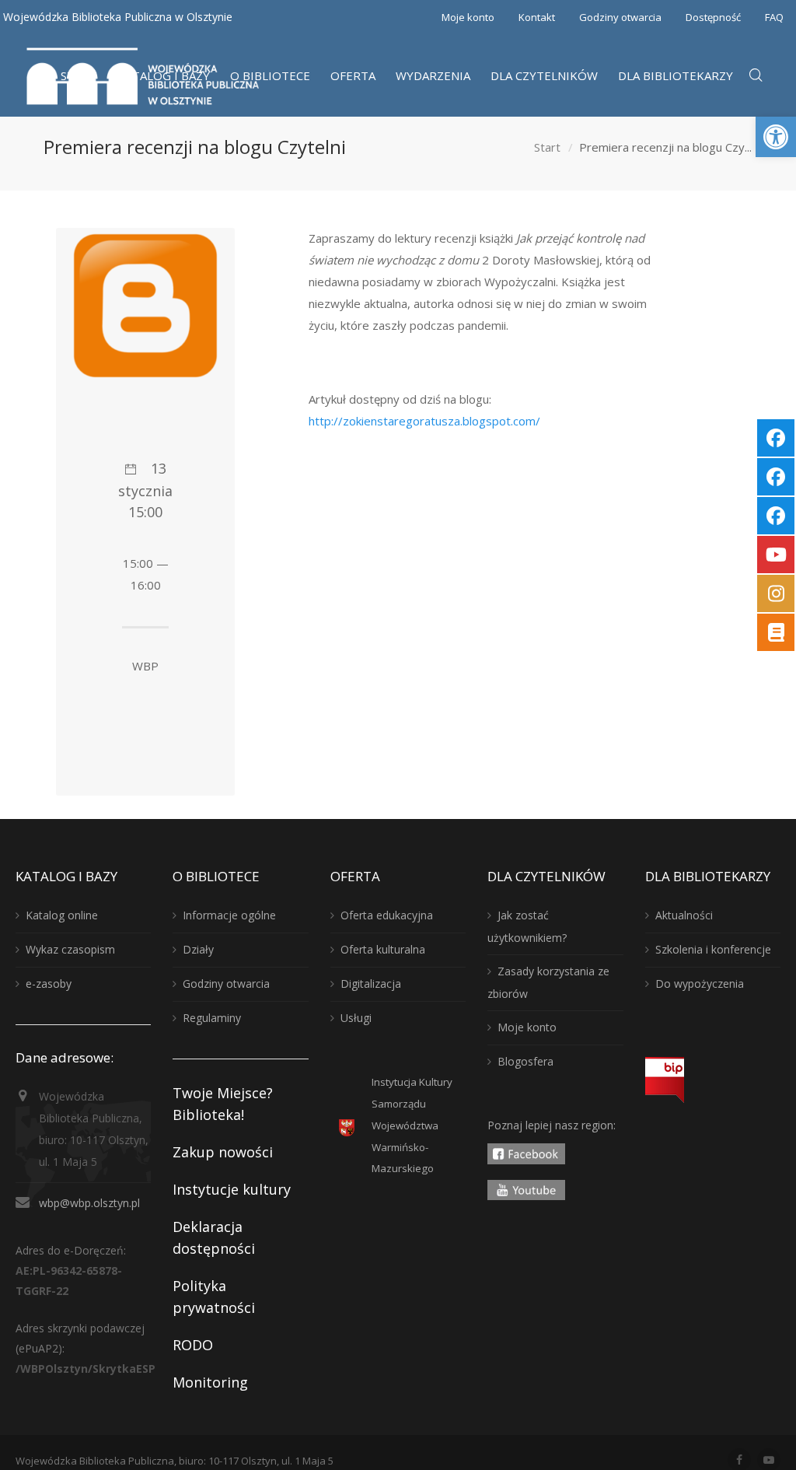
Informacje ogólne (229, 915)
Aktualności (684, 915)
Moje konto (468, 17)
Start (547, 147)
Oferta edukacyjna (386, 915)
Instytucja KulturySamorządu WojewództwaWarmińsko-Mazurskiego (412, 1125)
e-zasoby (49, 983)
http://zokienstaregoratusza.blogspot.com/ (424, 421)
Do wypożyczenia (699, 983)
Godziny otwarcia (620, 17)
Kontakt (536, 17)
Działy (198, 949)
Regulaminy (212, 1017)
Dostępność (713, 17)
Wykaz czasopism (70, 949)
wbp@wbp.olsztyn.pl (89, 1202)
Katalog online (62, 915)
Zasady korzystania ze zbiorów (548, 982)
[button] (776, 137)
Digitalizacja (370, 983)
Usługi (356, 1017)
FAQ (774, 17)
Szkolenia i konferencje (713, 949)
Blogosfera (525, 1061)
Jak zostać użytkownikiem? (527, 926)
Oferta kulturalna (382, 949)
